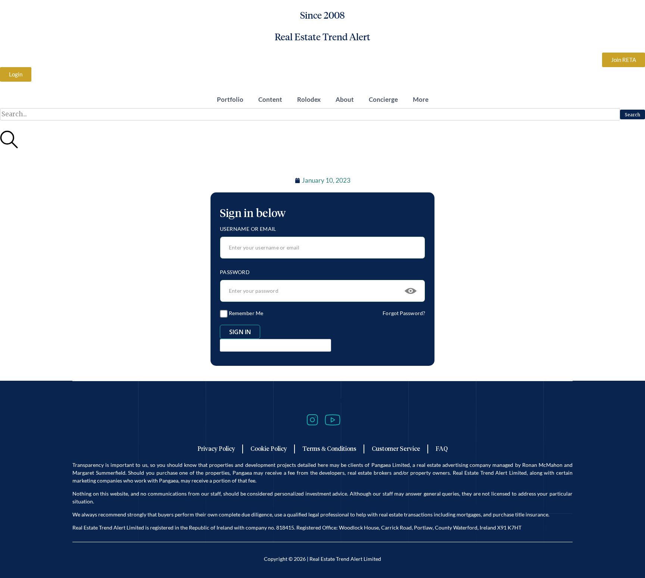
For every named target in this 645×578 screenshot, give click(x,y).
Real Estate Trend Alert (322, 37)
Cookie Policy (268, 448)
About (345, 99)
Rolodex (309, 99)
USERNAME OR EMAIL (248, 229)
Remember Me (245, 313)
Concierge (383, 99)
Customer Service (396, 448)
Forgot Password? (404, 313)
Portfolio (230, 99)
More (421, 99)
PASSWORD (235, 272)
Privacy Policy (216, 448)
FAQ (442, 448)
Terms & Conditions (329, 448)
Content (270, 99)
